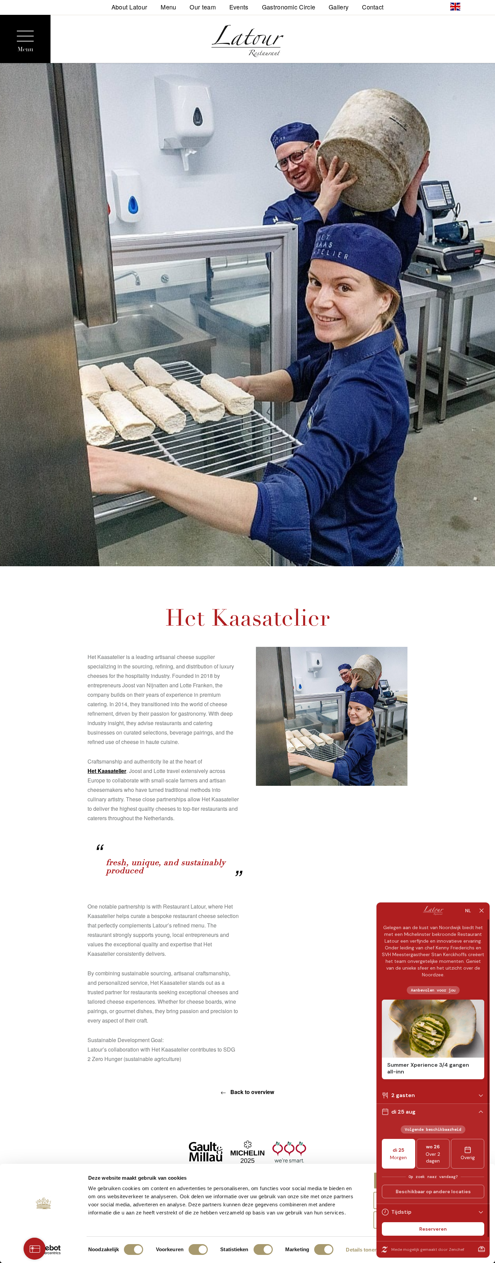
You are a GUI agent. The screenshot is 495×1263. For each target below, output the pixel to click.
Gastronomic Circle (288, 6)
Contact (373, 6)
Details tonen (361, 1250)
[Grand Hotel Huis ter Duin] (247, 42)
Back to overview (251, 1092)
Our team (203, 6)
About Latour (129, 6)
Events (239, 6)
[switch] (198, 1249)
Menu (168, 6)
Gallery (339, 6)
